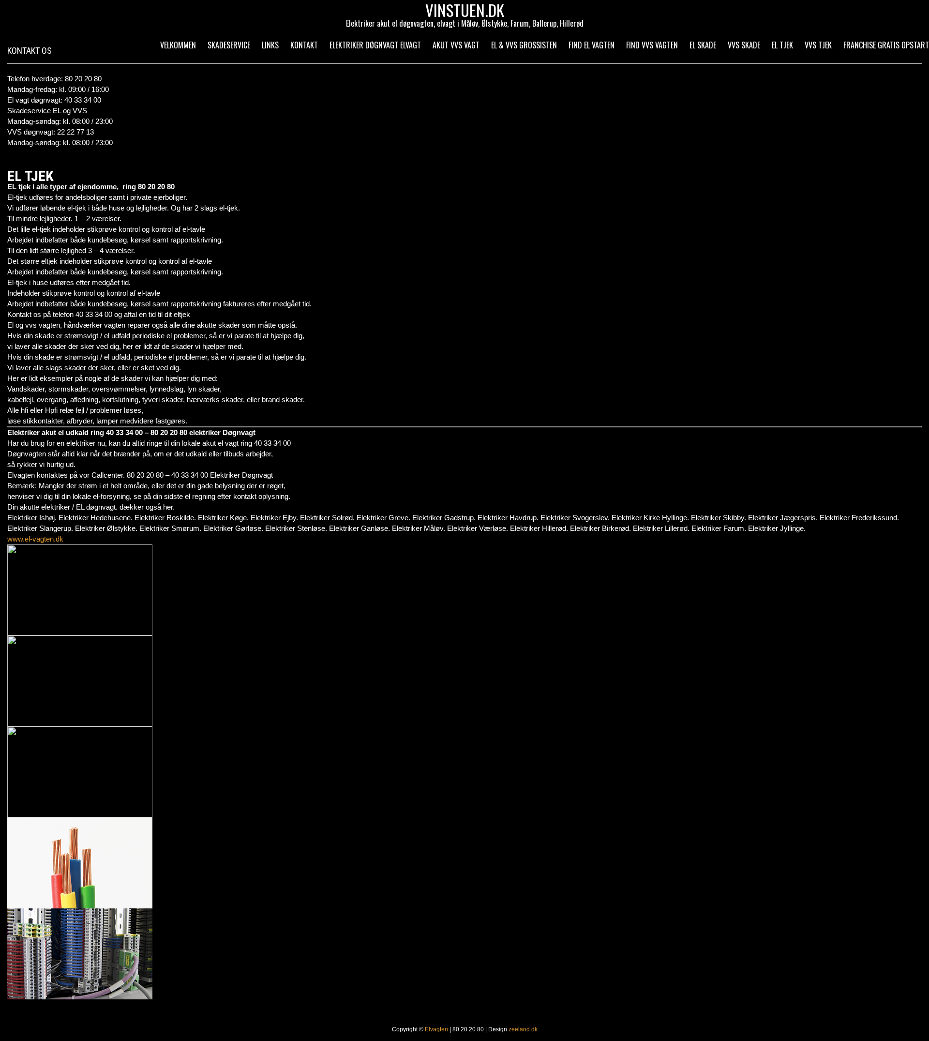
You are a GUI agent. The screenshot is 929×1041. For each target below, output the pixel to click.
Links (270, 45)
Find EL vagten (591, 45)
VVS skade (744, 45)
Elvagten (436, 1029)
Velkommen (178, 45)
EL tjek (782, 45)
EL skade (702, 45)
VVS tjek (818, 45)
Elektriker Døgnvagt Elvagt (375, 45)
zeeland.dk (523, 1029)
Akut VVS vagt (456, 45)
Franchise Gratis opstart (886, 45)
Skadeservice (229, 45)
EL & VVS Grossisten (524, 45)
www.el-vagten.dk (35, 539)
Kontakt (304, 45)
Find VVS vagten (652, 45)
